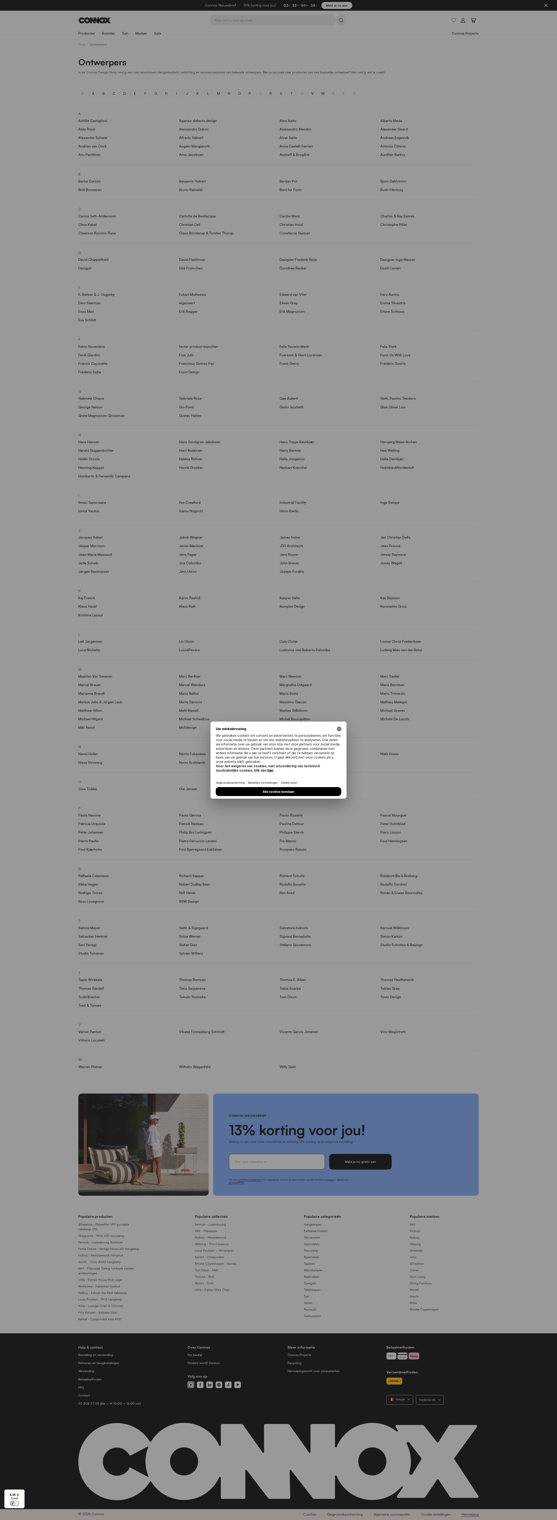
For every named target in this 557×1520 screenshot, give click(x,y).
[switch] (14, 1503)
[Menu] (22, 1492)
